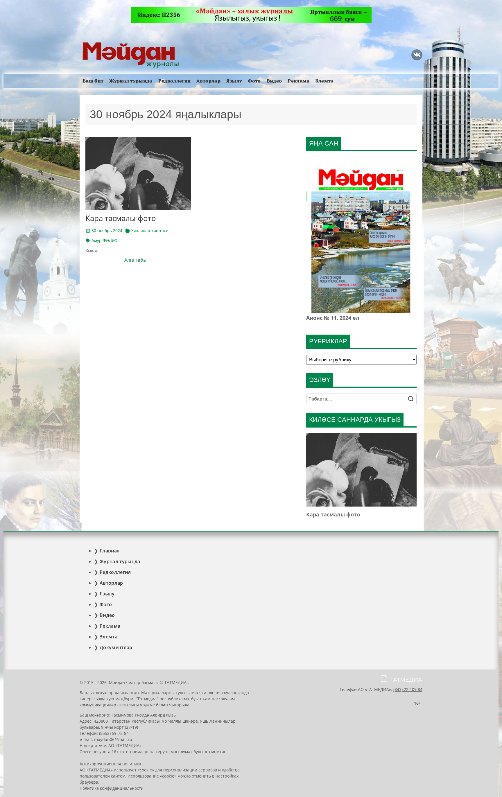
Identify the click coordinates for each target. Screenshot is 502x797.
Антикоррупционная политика (110, 764)
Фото (254, 81)
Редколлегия (174, 81)
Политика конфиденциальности (112, 788)
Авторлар (208, 81)
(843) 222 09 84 (407, 689)
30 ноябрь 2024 (107, 230)
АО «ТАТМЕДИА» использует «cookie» (117, 770)
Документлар (116, 647)
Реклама (298, 81)
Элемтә (324, 81)
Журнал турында (130, 81)
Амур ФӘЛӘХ (104, 240)
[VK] (416, 54)
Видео (274, 81)
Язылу (234, 81)
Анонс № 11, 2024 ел (332, 317)
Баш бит (93, 81)
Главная (109, 551)
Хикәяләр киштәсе (149, 230)
